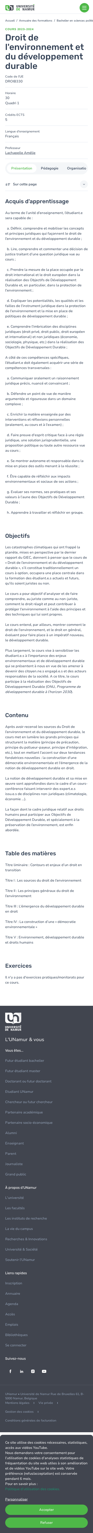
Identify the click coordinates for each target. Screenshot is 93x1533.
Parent (10, 1153)
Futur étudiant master (22, 1071)
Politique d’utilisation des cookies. (32, 1489)
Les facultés (15, 1208)
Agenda (11, 1304)
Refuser (46, 1522)
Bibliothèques (16, 1335)
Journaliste (14, 1164)
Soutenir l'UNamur (20, 1259)
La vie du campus (19, 1228)
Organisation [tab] (77, 168)
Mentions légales (17, 1403)
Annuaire (12, 1293)
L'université (14, 1197)
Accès (10, 1314)
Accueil (10, 20)
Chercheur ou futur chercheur (29, 1102)
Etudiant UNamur (19, 1091)
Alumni (11, 1133)
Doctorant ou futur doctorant (28, 1081)
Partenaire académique (24, 1112)
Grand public (15, 1174)
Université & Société (21, 1249)
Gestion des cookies (19, 1412)
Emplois (11, 1324)
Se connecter (15, 1345)
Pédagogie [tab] (49, 168)
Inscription (13, 1283)
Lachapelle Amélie (20, 152)
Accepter (46, 1509)
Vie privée (45, 1403)
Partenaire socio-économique (29, 1122)
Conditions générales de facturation (30, 1420)
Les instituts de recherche (26, 1218)
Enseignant (14, 1143)
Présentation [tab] (21, 168)
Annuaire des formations (35, 20)
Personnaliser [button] (16, 1499)
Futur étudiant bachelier (24, 1060)
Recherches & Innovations (26, 1239)
